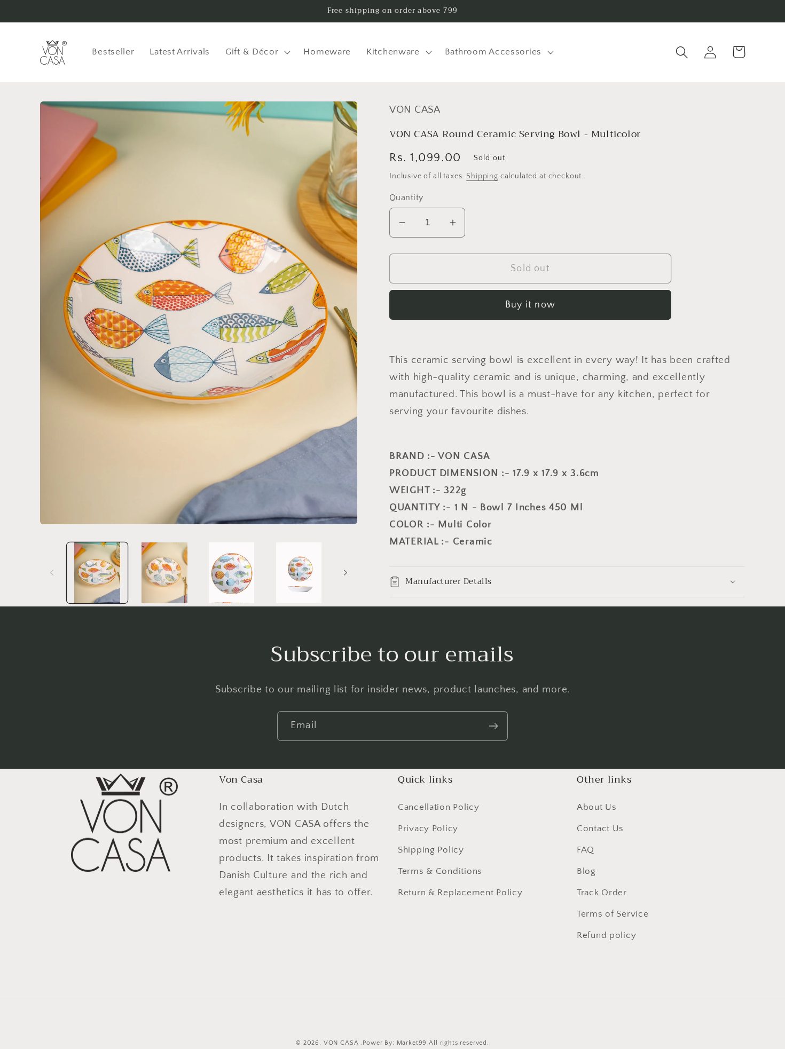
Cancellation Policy (439, 807)
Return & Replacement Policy (460, 892)
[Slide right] (345, 573)
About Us (597, 807)
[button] (257, 52)
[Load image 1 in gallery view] (97, 572)
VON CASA (341, 1042)
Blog (586, 871)
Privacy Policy (428, 828)
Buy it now (530, 304)
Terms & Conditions (440, 871)
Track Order (602, 892)
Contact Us (600, 828)
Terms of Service (613, 914)
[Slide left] (52, 573)
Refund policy (606, 935)
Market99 (412, 1042)
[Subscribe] (493, 726)
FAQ (585, 850)
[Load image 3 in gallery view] (231, 572)
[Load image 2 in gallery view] (164, 572)
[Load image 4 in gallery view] (299, 572)
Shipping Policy (431, 850)
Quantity (406, 197)
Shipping (482, 176)
